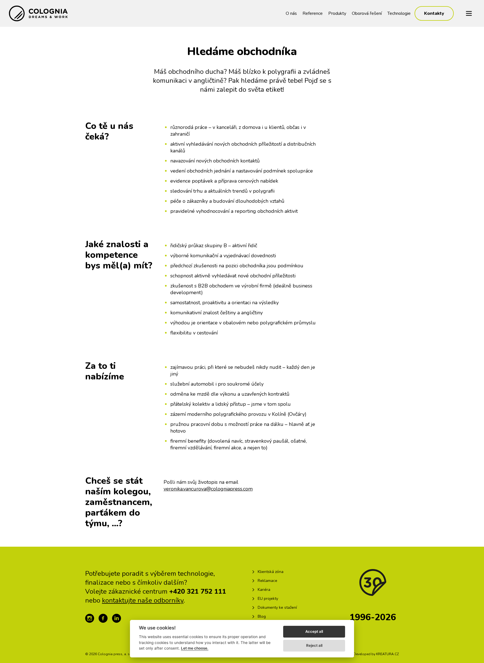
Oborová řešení (367, 13)
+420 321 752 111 (197, 591)
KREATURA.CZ (387, 654)
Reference (312, 13)
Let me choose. (194, 648)
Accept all (314, 631)
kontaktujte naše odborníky (142, 600)
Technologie (399, 13)
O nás (291, 13)
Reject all (314, 645)
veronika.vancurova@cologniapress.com (208, 488)
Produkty (337, 13)
